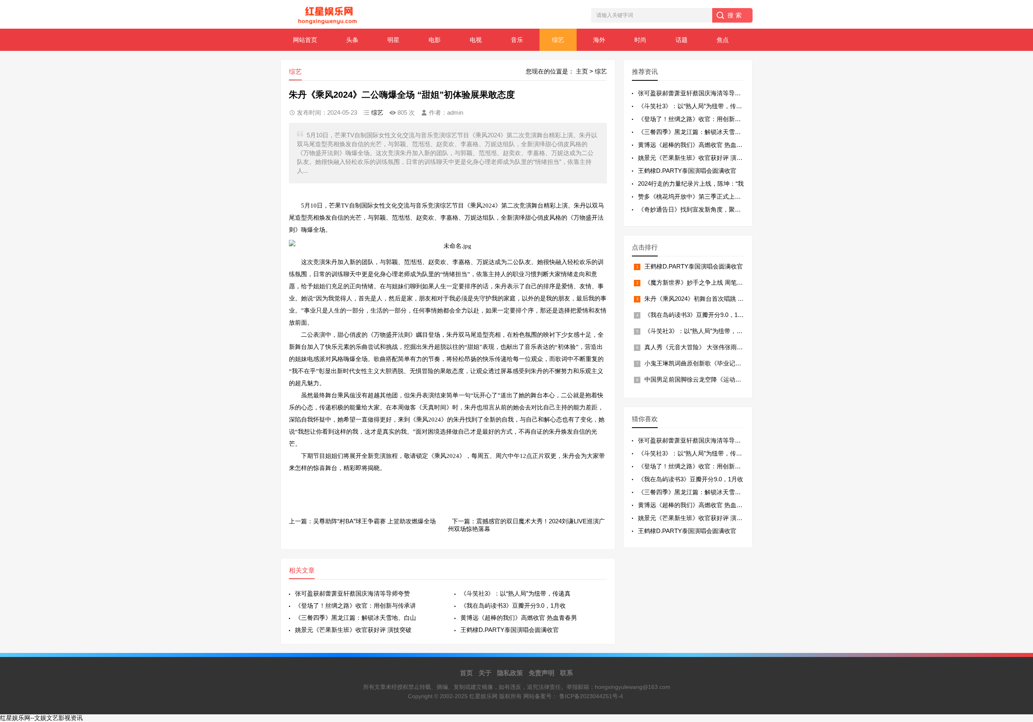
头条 (352, 39)
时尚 (640, 39)
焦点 (723, 39)
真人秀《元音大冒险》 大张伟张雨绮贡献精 (702, 347)
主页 (582, 71)
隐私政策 (510, 673)
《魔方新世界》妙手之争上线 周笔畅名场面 (702, 282)
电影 (435, 39)
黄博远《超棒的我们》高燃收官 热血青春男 (518, 617)
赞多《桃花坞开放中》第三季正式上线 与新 (696, 196)
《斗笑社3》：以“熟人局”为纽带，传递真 (515, 593)
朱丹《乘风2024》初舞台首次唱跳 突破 (697, 298)
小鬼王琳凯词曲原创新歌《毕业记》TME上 (702, 363)
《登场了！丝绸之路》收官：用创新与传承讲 (355, 605)
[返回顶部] (1016, 641)
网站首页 (305, 39)
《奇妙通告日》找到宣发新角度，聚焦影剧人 (698, 209)
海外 (599, 39)
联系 (566, 673)
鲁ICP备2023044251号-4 (591, 696)
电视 (476, 39)
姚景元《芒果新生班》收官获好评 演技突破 (353, 629)
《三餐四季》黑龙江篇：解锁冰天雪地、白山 (355, 617)
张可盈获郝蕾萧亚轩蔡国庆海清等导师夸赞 (352, 593)
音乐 (517, 39)
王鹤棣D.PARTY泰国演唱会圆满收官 (509, 629)
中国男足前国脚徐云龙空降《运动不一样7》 (703, 379)
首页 (466, 673)
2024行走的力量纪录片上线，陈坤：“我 (691, 183)
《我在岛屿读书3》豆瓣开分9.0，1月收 (513, 605)
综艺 (558, 39)
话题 (681, 39)
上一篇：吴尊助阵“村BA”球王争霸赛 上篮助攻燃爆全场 (362, 521)
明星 (393, 39)
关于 (485, 673)
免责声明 (541, 673)
